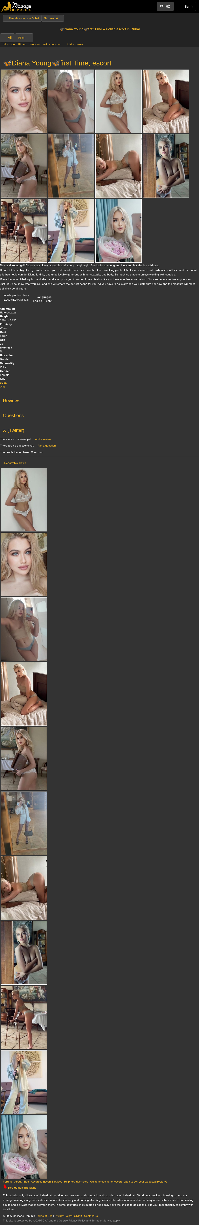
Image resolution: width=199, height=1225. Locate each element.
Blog (26, 1181)
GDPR (78, 1215)
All (10, 38)
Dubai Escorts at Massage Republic (16, 6)
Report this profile (15, 462)
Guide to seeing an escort (106, 1181)
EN (162, 6)
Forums (7, 1181)
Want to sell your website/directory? (145, 1181)
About (18, 1181)
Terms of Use (44, 1215)
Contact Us (91, 1215)
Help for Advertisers (76, 1181)
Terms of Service (102, 1220)
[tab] (99, 399)
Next (21, 38)
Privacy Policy (63, 1215)
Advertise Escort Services (46, 1181)
